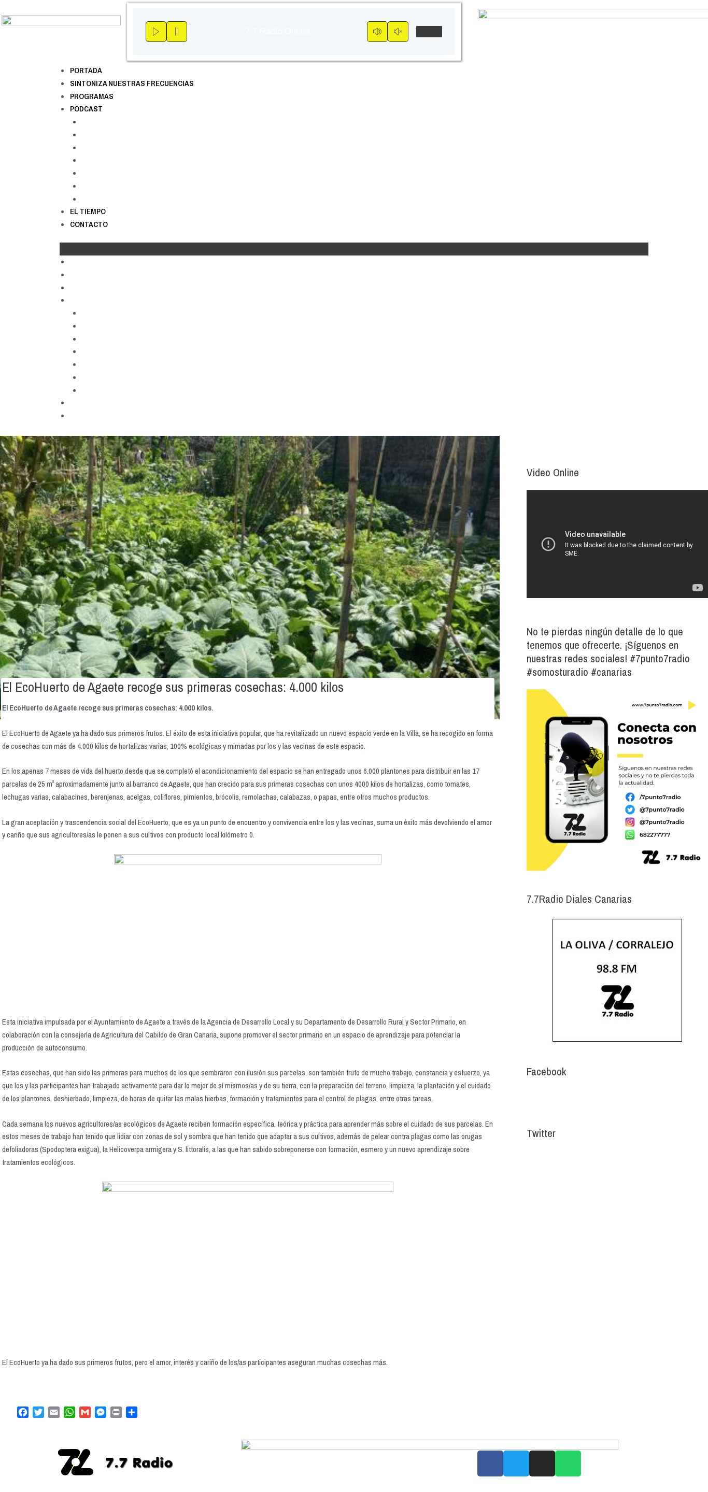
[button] (354, 249)
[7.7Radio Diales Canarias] (617, 980)
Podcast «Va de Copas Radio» (134, 198)
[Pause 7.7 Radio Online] (176, 31)
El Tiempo (88, 211)
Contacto (89, 224)
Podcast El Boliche (114, 134)
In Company (102, 159)
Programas (92, 96)
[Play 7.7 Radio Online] (156, 31)
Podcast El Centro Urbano (126, 147)
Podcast (86, 108)
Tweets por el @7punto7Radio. (572, 1158)
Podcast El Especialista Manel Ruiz (142, 172)
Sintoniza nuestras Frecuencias (132, 83)
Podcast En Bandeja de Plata (131, 185)
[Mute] (377, 31)
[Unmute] (398, 31)
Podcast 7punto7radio (118, 121)
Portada (86, 70)
